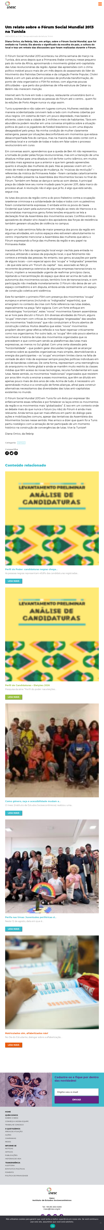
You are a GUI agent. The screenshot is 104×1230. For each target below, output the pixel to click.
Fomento (9, 1172)
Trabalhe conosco (14, 1125)
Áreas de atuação (14, 1131)
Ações (8, 1135)
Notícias (9, 1148)
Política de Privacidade (16, 1176)
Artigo (21, 443)
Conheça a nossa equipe (17, 1121)
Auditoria (10, 1165)
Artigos (9, 1152)
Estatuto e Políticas (15, 1169)
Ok (52, 1226)
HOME (8, 1112)
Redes (8, 1142)
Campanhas (10, 1138)
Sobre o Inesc (11, 1118)
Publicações (11, 1155)
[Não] (100, 1222)
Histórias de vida (13, 1159)
